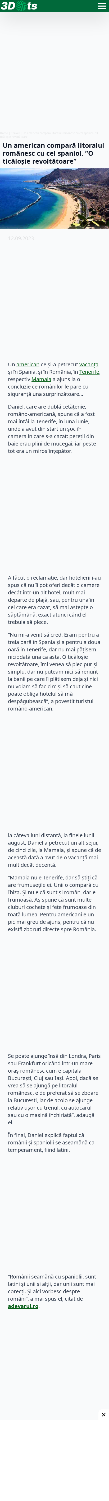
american (27, 364)
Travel (15, 133)
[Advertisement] (54, 71)
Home (4, 133)
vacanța (88, 364)
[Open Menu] (102, 6)
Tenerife (89, 371)
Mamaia (41, 379)
